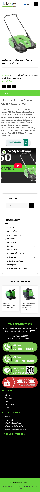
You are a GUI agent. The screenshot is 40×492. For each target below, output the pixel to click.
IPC (10, 81)
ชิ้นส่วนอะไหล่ (12, 231)
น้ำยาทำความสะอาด (14, 235)
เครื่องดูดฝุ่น (11, 264)
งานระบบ (10, 227)
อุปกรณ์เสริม (12, 249)
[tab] (20, 93)
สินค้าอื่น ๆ (11, 246)
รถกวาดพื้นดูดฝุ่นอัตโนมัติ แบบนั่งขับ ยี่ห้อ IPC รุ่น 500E (9, 305)
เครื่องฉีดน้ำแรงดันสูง (15, 261)
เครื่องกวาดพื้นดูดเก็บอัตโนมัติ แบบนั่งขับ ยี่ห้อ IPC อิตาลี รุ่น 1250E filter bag (29, 306)
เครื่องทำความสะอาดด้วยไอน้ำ (18, 268)
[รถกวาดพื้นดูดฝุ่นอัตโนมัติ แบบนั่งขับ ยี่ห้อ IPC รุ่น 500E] (10, 294)
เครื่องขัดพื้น (11, 257)
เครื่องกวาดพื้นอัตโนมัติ (15, 253)
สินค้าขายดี (11, 238)
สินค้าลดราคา (12, 242)
